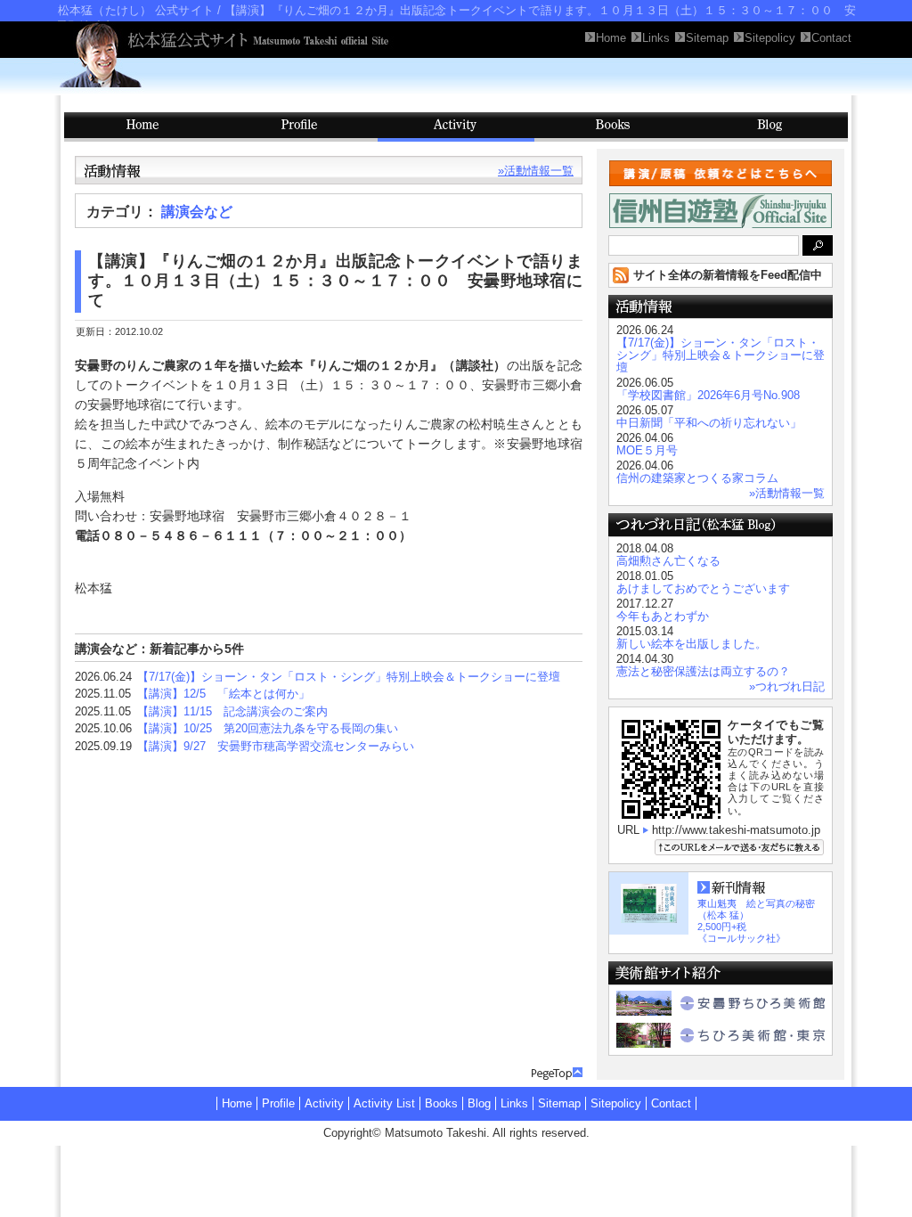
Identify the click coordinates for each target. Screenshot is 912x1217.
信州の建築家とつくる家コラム (697, 478)
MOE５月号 (647, 450)
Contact (671, 1103)
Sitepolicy (615, 1103)
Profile (299, 127)
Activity (456, 127)
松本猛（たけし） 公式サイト (136, 10)
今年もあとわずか (662, 616)
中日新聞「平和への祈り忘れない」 (709, 422)
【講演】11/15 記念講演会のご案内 (232, 711)
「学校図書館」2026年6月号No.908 (708, 395)
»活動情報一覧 (536, 170)
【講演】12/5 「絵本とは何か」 (223, 693)
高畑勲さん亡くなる (668, 561)
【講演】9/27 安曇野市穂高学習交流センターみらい (275, 746)
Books (612, 127)
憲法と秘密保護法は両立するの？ (703, 671)
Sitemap (559, 1103)
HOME (142, 127)
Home (237, 1103)
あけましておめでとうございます (703, 588)
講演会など (196, 211)
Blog (769, 127)
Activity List (384, 1103)
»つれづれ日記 (787, 686)
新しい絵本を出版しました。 (691, 643)
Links (514, 1103)
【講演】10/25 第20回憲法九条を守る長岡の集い (267, 728)
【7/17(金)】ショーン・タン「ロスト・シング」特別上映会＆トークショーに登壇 (348, 676)
